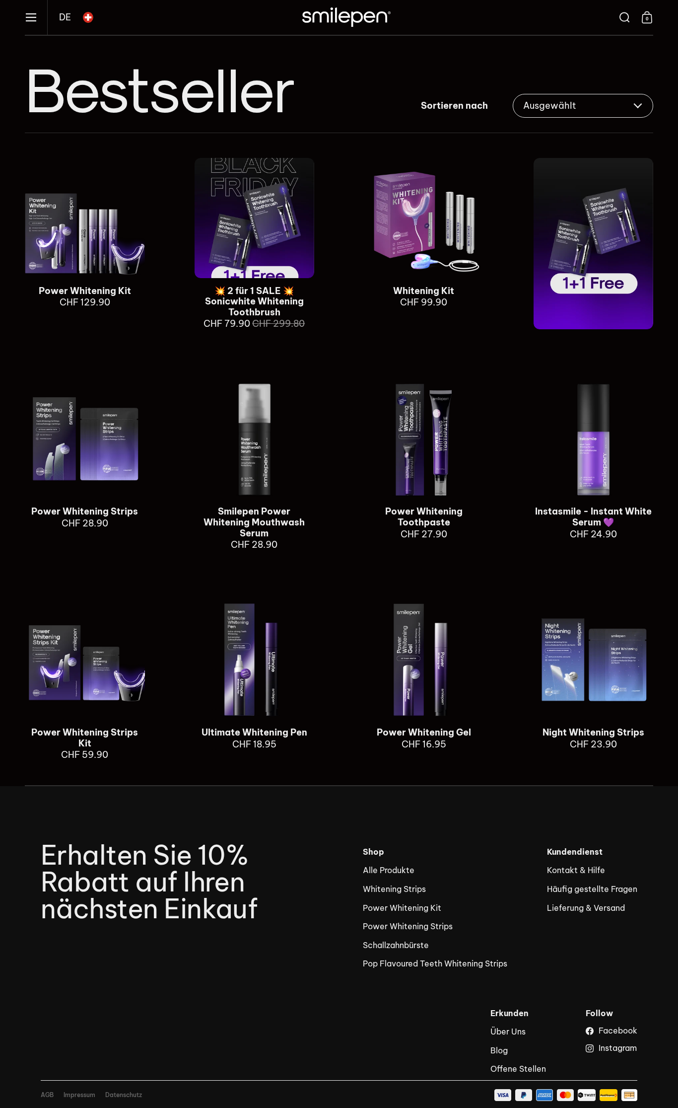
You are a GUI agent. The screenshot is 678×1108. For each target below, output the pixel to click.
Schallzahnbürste (396, 945)
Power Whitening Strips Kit (85, 680)
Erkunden (509, 1013)
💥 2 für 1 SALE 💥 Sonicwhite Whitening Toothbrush (254, 243)
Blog (499, 1050)
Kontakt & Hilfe (576, 870)
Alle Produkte (388, 870)
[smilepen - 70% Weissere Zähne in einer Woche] (346, 17)
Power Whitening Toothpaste (424, 464)
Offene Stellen (518, 1069)
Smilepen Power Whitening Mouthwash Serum (254, 464)
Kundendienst (575, 852)
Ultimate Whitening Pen (254, 680)
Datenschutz (123, 1095)
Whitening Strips (394, 889)
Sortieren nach (454, 105)
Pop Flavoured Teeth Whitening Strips (435, 963)
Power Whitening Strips (85, 464)
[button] (65, 17)
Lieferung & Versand (586, 908)
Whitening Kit (424, 243)
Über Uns (508, 1031)
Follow (599, 1013)
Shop (373, 852)
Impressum (79, 1095)
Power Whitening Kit (85, 243)
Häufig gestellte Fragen (592, 889)
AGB (47, 1095)
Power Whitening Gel (424, 680)
